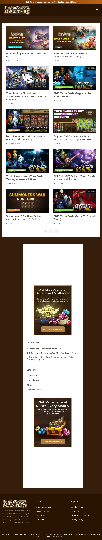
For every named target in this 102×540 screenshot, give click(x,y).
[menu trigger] (96, 10)
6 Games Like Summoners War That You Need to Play (72, 55)
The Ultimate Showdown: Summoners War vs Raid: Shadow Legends (26, 96)
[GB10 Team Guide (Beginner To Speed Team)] (74, 78)
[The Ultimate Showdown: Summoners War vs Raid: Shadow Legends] (27, 78)
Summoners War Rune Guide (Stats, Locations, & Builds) (23, 218)
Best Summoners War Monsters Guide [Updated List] (25, 138)
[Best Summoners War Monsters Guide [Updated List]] (27, 121)
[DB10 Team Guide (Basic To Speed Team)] (74, 201)
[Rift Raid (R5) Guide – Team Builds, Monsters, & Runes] (74, 161)
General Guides (15, 47)
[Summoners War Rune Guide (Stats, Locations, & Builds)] (27, 201)
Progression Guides (64, 87)
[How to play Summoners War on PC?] (27, 38)
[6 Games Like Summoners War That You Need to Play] (74, 38)
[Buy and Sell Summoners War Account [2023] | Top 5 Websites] (74, 121)
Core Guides (14, 130)
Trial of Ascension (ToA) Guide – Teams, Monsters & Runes (25, 178)
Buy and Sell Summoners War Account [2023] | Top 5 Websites (73, 138)
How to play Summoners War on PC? (45, 349)
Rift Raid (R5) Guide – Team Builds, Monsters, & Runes (74, 178)
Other (58, 47)
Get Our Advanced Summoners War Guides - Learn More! (51, 2)
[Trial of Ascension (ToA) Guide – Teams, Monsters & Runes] (27, 161)
